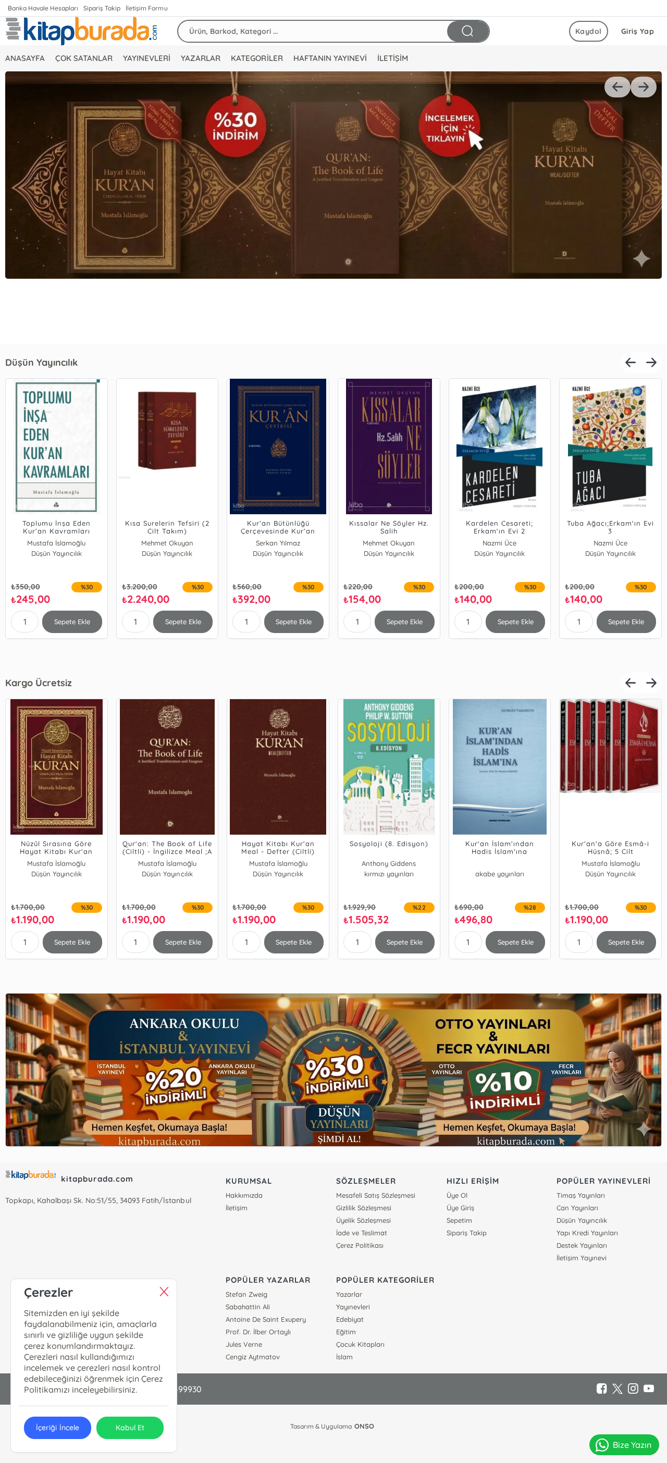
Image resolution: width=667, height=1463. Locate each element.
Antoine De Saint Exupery (265, 1319)
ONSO (364, 1426)
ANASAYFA (25, 58)
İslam (344, 1357)
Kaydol (588, 31)
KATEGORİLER (256, 58)
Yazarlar (349, 1294)
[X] (617, 1389)
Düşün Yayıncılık (41, 362)
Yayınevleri (353, 1307)
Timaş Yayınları (581, 1195)
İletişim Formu (146, 8)
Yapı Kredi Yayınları (587, 1233)
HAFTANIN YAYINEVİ (330, 58)
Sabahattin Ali (248, 1307)
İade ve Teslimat (361, 1233)
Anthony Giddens (56, 863)
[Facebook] (602, 1389)
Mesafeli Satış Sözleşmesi (375, 1195)
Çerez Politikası (360, 1245)
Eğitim (346, 1332)
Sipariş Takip (101, 8)
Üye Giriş (460, 1208)
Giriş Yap (637, 31)
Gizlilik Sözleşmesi (363, 1208)
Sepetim (459, 1220)
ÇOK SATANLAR (84, 58)
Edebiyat (350, 1319)
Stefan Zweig (246, 1294)
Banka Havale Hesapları (43, 8)
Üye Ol (457, 1195)
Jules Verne (244, 1344)
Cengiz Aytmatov (253, 1357)
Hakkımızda (244, 1195)
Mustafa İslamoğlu (56, 543)
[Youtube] (649, 1389)
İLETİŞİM (392, 58)
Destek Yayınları (582, 1245)
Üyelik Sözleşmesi (363, 1220)
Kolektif (499, 863)
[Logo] (81, 31)
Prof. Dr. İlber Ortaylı (258, 1332)
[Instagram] (633, 1389)
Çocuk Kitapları (360, 1344)
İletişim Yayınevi (582, 1258)
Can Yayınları (577, 1208)
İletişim (237, 1208)
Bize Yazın (632, 1445)
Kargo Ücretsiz (38, 683)
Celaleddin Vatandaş (389, 863)
